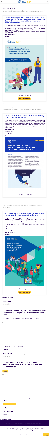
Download (29, 95)
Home (3, 8)
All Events (9, 353)
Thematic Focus (14, 428)
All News (9, 301)
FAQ (17, 430)
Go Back (5, 349)
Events (37, 428)
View (22, 95)
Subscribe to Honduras (5, 419)
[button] (40, 423)
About (6, 428)
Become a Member (46, 434)
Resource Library (11, 8)
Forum (42, 428)
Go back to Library (8, 104)
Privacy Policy (29, 430)
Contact (22, 430)
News (21, 428)
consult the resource (24, 98)
